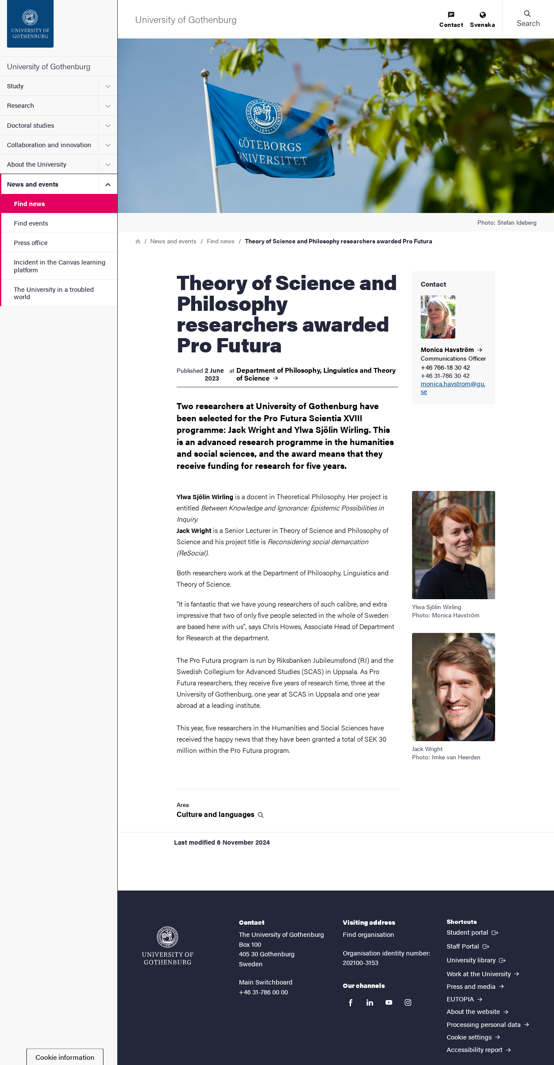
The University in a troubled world (54, 292)
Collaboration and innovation (49, 144)
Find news (29, 203)
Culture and (216, 814)
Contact (451, 24)
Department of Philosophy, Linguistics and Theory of (316, 374)
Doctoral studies (30, 124)
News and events (32, 183)
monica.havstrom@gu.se (453, 388)
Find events (31, 222)
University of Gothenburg (48, 66)
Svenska (482, 24)
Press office (31, 242)
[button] (528, 19)
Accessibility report (475, 1049)
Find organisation (368, 934)
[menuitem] (451, 20)
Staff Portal (469, 945)
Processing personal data (484, 1024)
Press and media (472, 986)
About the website (474, 1011)
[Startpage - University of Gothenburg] (58, 28)
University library (477, 959)
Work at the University (479, 973)
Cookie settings (470, 1036)
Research (20, 105)
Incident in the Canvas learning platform (60, 265)
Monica (448, 349)
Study (15, 85)
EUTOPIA (461, 998)
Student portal (473, 931)
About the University (36, 163)
